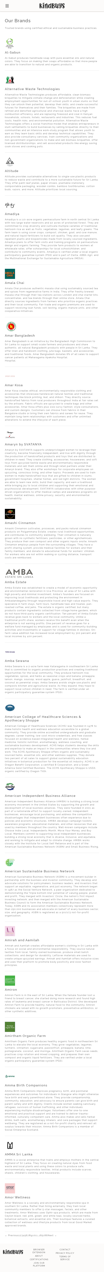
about (39, 1256)
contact (65, 1250)
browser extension (39, 1251)
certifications (39, 1259)
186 (45, 1235)
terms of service (65, 1258)
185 (41, 1235)
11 (36, 1235)
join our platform (39, 1264)
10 (33, 1235)
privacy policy (65, 1253)
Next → (52, 1235)
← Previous (12, 1235)
